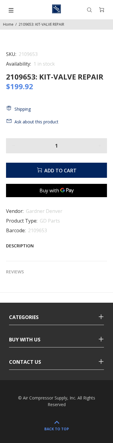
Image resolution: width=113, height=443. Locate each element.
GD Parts (50, 220)
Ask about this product (36, 122)
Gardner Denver (44, 211)
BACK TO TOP (56, 429)
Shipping (22, 109)
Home (8, 24)
